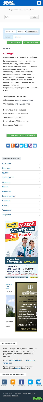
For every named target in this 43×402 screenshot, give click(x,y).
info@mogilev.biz (16, 360)
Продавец (6, 191)
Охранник (6, 182)
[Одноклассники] (13, 146)
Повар (5, 187)
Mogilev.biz (12, 10)
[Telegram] (35, 146)
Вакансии (26, 10)
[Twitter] (21, 146)
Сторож (5, 205)
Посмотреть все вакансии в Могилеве (21, 135)
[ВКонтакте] (8, 146)
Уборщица (6, 215)
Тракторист (6, 210)
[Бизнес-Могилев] (9, 3)
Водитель (6, 168)
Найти (34, 17)
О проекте (18, 393)
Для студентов (8, 177)
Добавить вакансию (31, 42)
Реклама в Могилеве (29, 393)
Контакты (15, 396)
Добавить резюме (14, 42)
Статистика (7, 396)
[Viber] (30, 146)
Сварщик (6, 201)
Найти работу (32, 31)
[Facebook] (17, 146)
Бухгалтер (6, 163)
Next (35, 307)
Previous (7, 307)
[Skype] (26, 146)
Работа (19, 10)
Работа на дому (8, 196)
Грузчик (5, 173)
